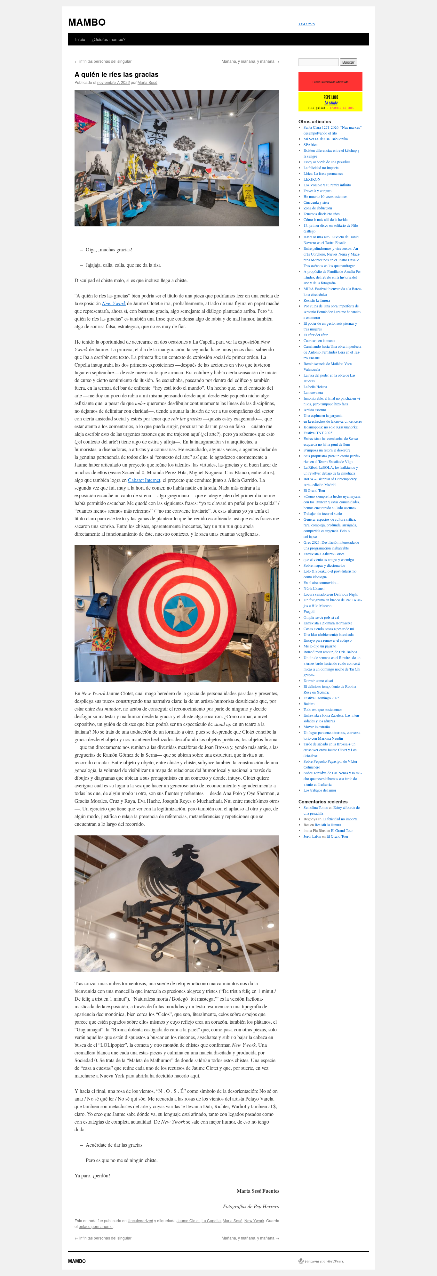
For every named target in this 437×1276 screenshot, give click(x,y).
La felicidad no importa (321, 167)
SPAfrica (310, 144)
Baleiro (309, 703)
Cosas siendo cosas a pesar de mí (329, 628)
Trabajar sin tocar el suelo (323, 513)
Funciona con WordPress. (324, 1261)
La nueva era (313, 392)
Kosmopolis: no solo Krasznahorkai (331, 426)
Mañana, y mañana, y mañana (250, 61)
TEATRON (306, 23)
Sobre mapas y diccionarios (324, 565)
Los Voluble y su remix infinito (327, 184)
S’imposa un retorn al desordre (327, 449)
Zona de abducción (318, 207)
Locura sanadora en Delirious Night (331, 594)
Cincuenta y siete (316, 202)
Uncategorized (140, 1220)
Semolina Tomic (316, 807)
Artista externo (315, 409)
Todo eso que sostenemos (323, 709)
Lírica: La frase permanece (323, 173)
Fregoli (309, 611)
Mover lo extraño (317, 726)
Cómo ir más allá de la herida (325, 219)
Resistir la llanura (317, 300)
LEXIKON (312, 179)
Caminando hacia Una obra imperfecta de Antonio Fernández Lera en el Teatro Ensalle (332, 352)
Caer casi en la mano (319, 340)
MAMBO (87, 21)
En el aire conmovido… (321, 582)
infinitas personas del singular (103, 61)
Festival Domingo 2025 (321, 697)
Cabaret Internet (144, 479)
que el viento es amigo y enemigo (329, 559)
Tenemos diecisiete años (322, 213)
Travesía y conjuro (317, 190)
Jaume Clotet (188, 1220)
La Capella (211, 1220)
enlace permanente (96, 1226)
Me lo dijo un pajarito (320, 645)
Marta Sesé (147, 82)
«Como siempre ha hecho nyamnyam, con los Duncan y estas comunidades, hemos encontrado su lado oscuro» (332, 501)
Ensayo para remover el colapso (328, 640)
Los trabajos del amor (320, 789)
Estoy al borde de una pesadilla (327, 161)
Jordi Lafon (312, 836)
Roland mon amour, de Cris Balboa (330, 651)
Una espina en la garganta (323, 415)
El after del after (316, 334)
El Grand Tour (314, 490)
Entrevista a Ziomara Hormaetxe (328, 622)
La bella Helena (315, 386)
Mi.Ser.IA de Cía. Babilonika (326, 138)
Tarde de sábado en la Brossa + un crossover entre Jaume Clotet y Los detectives (330, 749)
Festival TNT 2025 (318, 432)
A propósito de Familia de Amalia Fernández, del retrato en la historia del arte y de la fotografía (333, 277)
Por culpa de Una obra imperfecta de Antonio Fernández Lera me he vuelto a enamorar (332, 311)
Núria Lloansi (314, 588)
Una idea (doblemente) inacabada (329, 634)
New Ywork (254, 1220)
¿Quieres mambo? (108, 39)
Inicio (80, 39)
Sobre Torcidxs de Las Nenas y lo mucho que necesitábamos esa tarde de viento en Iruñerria (333, 778)
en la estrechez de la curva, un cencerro (333, 421)
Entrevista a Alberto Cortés (324, 553)
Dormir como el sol (318, 680)
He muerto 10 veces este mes (325, 196)
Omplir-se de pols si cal (321, 617)
